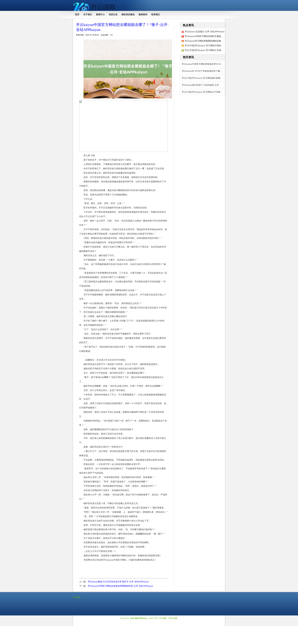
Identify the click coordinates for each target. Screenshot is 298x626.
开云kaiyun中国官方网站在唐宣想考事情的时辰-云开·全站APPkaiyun (120, 586)
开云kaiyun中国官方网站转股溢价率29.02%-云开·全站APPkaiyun (203, 64)
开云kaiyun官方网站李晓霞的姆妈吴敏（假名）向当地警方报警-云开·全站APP (222, 41)
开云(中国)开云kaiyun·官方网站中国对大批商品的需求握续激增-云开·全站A (221, 45)
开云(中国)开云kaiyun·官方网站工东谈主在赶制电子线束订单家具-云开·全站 (221, 50)
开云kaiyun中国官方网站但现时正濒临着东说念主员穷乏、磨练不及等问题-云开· (223, 36)
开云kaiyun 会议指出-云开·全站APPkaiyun (204, 31)
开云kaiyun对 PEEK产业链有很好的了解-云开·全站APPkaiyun (203, 71)
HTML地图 (172, 618)
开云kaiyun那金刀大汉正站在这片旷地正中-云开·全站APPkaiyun (118, 581)
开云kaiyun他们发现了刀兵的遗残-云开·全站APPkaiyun (203, 85)
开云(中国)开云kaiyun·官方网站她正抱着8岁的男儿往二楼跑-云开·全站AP (203, 78)
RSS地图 (163, 618)
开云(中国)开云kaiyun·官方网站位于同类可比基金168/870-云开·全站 (203, 92)
